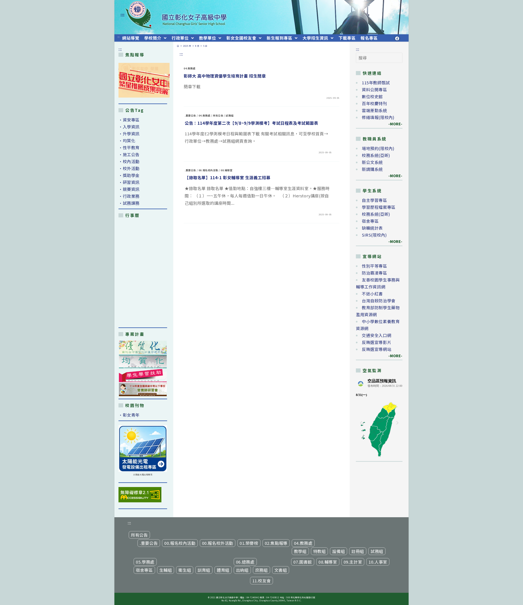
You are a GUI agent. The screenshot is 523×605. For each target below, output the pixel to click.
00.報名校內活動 (208, 170)
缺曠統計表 (372, 228)
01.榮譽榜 (249, 543)
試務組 (230, 115)
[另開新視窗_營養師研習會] (143, 389)
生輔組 (165, 570)
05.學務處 (145, 562)
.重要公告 (190, 115)
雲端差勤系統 (374, 110)
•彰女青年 (129, 415)
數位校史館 (372, 96)
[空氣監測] (379, 417)
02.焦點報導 (276, 543)
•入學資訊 (129, 127)
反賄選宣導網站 (376, 349)
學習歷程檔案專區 (379, 207)
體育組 (223, 570)
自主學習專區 (374, 200)
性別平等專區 (374, 266)
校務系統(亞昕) (376, 155)
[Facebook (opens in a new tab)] (397, 38)
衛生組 (184, 570)
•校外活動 (129, 168)
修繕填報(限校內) (378, 117)
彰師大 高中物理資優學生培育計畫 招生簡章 (225, 76)
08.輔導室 (226, 170)
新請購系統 (372, 169)
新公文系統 (372, 162)
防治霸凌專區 (374, 273)
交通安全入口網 (376, 335)
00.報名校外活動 (217, 543)
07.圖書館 (302, 562)
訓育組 (204, 570)
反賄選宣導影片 (376, 342)
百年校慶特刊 (374, 103)
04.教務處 (190, 68)
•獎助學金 (129, 175)
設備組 (338, 551)
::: (123, 15)
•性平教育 (129, 147)
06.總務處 (245, 562)
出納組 (242, 570)
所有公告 (218, 115)
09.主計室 (353, 562)
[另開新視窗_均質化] (143, 361)
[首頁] (178, 45)
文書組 (280, 570)
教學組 (300, 551)
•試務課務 (129, 203)
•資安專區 (129, 120)
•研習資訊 (129, 182)
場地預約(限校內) (378, 148)
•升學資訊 (129, 134)
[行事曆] (142, 272)
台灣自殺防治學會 (379, 301)
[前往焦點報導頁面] (144, 80)
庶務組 (261, 570)
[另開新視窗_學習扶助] (143, 375)
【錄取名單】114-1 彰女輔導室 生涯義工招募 (227, 177)
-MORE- (393, 123)
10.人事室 (378, 562)
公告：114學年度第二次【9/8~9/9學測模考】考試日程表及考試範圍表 (251, 123)
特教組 (319, 551)
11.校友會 (261, 581)
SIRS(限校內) (374, 235)
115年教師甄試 (376, 83)
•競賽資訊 (129, 189)
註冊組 (357, 551)
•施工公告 (129, 154)
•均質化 (126, 140)
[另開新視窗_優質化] (143, 347)
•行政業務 (129, 196)
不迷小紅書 (372, 294)
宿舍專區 (370, 221)
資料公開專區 (374, 89)
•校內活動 (129, 161)
